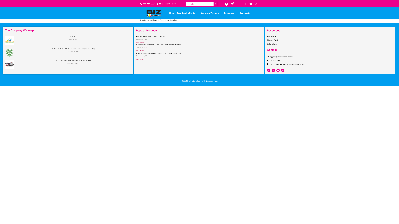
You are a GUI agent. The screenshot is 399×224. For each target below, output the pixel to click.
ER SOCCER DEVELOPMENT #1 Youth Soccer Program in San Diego (73, 49)
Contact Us (245, 13)
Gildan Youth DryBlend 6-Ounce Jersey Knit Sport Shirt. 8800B (158, 45)
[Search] (215, 4)
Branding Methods (186, 13)
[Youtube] (251, 4)
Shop (171, 13)
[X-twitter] (245, 4)
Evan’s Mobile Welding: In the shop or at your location (73, 60)
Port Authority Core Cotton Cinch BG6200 (151, 36)
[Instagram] (256, 4)
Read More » (140, 42)
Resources (229, 13)
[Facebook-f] (240, 4)
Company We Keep (209, 13)
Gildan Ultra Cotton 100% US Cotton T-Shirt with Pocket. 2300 (158, 53)
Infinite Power (73, 37)
